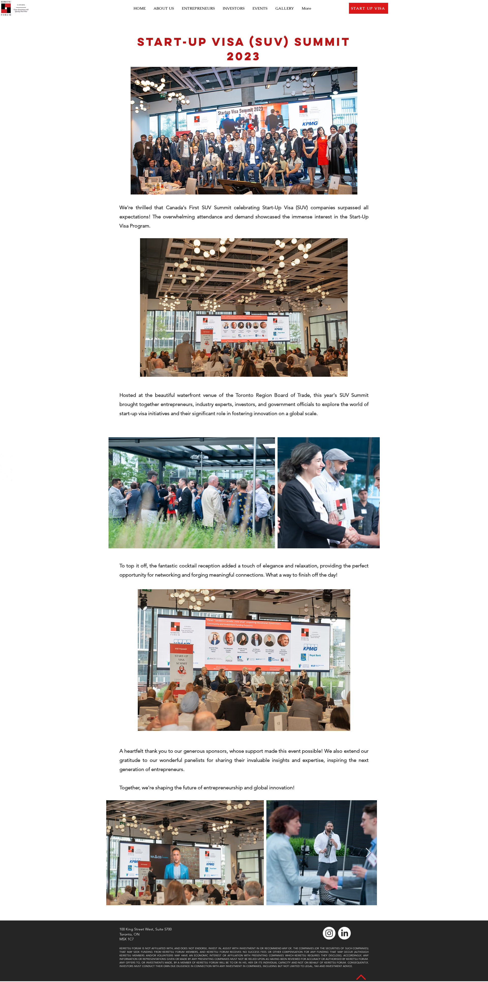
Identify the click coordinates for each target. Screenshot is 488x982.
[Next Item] (371, 493)
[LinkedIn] (6, 475)
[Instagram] (6, 460)
